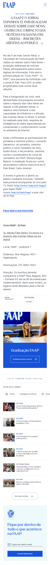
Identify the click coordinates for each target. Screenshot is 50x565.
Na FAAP (30, 14)
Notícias (20, 14)
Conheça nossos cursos (22, 359)
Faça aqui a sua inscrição (18, 210)
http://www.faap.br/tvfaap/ (30, 185)
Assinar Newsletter (25, 554)
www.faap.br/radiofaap (17, 192)
